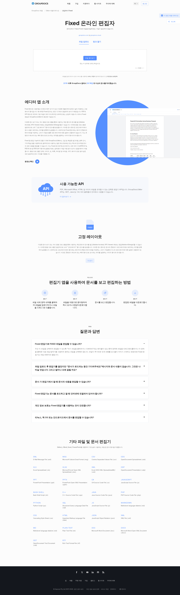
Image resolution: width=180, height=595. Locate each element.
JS (93, 503)
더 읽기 (90, 261)
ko (135, 3)
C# (93, 480)
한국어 (123, 589)
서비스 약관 (91, 76)
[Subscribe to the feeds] (103, 573)
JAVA (94, 492)
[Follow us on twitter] (82, 573)
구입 (76, 4)
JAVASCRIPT (126, 480)
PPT (35, 480)
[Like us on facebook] (77, 573)
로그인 (145, 3)
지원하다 (86, 4)
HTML (65, 515)
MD (34, 528)
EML (35, 457)
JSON (94, 515)
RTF (64, 540)
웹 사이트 (97, 4)
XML (93, 467)
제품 (68, 4)
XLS (34, 467)
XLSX (64, 467)
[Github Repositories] (98, 573)
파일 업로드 (84, 42)
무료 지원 (78, 580)
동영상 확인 (29, 161)
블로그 (93, 580)
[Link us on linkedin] (93, 573)
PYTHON (37, 503)
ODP (123, 467)
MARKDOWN (126, 503)
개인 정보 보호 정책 (92, 589)
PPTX (64, 480)
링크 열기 (97, 42)
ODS (123, 457)
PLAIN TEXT (67, 528)
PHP (123, 492)
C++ (64, 492)
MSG (64, 457)
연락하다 (113, 589)
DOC (93, 528)
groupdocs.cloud (95, 35)
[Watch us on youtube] (87, 573)
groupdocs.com (84, 35)
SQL (64, 503)
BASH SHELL (38, 492)
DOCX (123, 528)
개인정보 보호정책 (112, 76)
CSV (93, 457)
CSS (35, 515)
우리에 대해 (110, 4)
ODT (35, 540)
